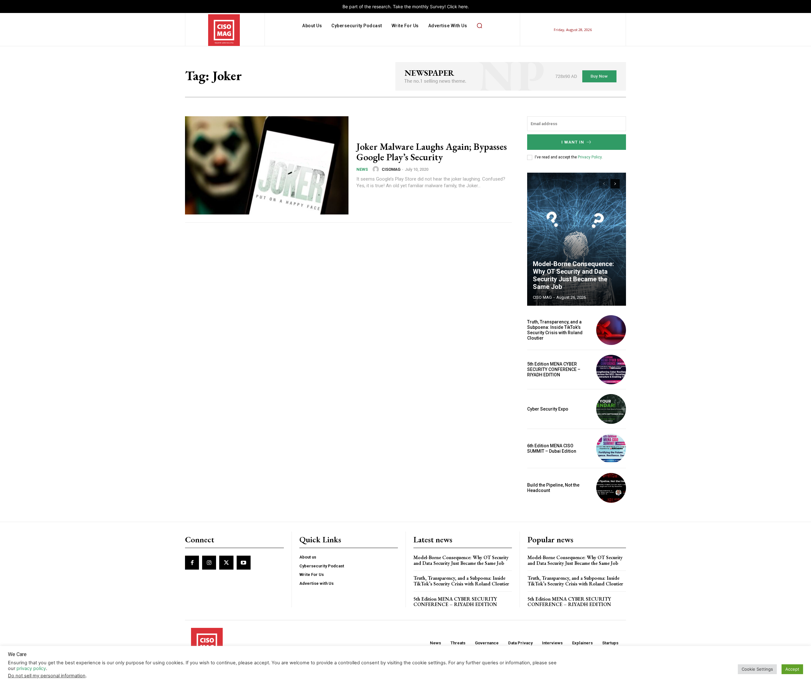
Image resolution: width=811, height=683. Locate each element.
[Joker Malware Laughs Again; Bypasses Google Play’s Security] (266, 165)
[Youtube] (244, 563)
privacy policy (31, 668)
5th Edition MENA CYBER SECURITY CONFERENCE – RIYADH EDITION (553, 369)
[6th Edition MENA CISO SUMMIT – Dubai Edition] (611, 448)
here (463, 6)
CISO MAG (542, 297)
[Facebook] (192, 563)
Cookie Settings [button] (757, 669)
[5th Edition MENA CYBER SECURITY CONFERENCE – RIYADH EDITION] (611, 370)
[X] (226, 563)
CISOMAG (391, 169)
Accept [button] (792, 669)
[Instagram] (209, 563)
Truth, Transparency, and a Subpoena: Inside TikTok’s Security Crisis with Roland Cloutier (555, 329)
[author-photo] (377, 169)
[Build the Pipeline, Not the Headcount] (611, 488)
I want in (572, 142)
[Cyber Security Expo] (611, 409)
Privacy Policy (590, 157)
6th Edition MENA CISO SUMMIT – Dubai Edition (551, 448)
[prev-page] (603, 183)
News (362, 169)
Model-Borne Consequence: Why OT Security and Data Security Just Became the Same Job (573, 275)
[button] (479, 26)
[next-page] (615, 183)
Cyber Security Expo (547, 409)
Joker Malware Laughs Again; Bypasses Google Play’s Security (431, 151)
